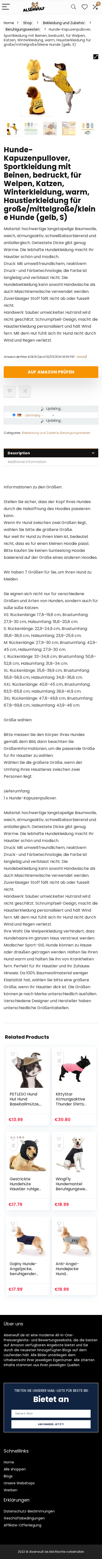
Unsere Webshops (19, 1483)
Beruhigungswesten (23, 29)
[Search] (73, 7)
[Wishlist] (85, 7)
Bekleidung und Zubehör (64, 22)
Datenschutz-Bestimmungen (29, 1511)
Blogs (8, 1476)
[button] (95, 56)
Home (9, 22)
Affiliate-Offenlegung (22, 1525)
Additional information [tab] (27, 461)
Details (80, 357)
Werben (10, 1490)
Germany (33, 415)
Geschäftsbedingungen (24, 1518)
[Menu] (6, 7)
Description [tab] (19, 453)
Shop (27, 22)
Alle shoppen (15, 1469)
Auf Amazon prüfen (51, 372)
